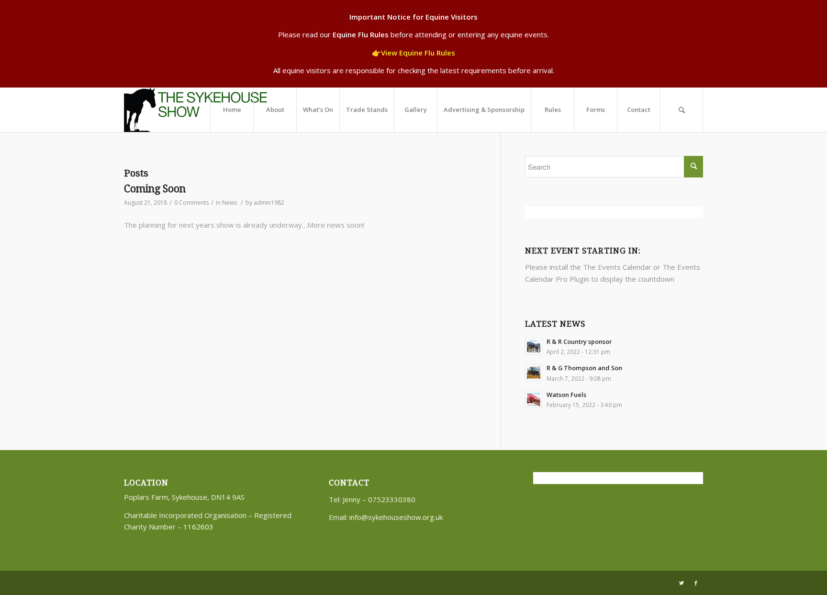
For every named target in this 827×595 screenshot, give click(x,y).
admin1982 (269, 202)
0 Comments (191, 202)
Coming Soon (155, 189)
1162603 (198, 526)
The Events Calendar (617, 267)
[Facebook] (696, 583)
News (229, 202)
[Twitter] (681, 583)
